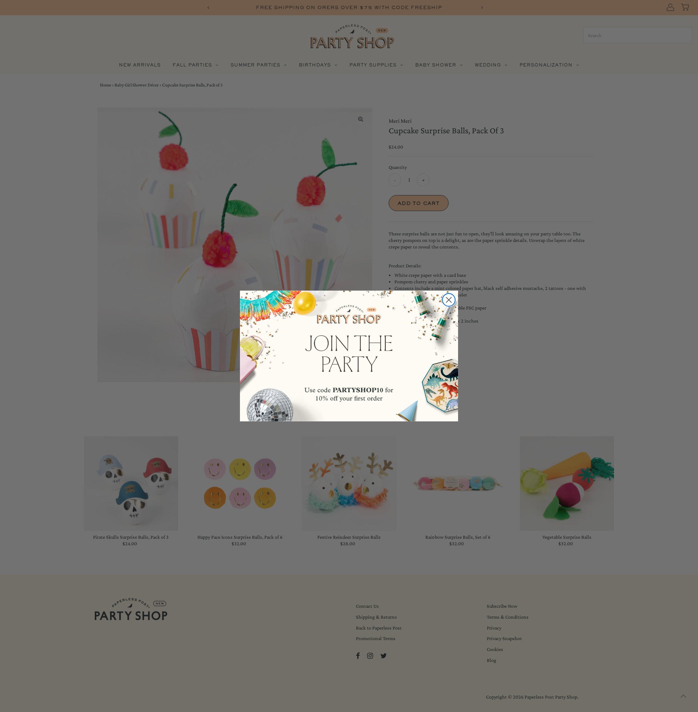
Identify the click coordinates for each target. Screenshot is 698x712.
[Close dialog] (448, 300)
